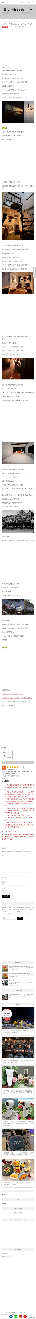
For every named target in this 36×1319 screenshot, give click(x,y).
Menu (5, 2)
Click (34, 272)
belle (11, 26)
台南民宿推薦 (23, 837)
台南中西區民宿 (24, 834)
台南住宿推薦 (8, 837)
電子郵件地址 (4, 882)
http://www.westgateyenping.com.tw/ (12, 694)
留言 (3, 855)
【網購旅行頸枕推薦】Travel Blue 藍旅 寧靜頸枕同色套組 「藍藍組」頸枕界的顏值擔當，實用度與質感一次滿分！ (19, 811)
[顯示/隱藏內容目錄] (9, 753)
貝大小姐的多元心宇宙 (18, 9)
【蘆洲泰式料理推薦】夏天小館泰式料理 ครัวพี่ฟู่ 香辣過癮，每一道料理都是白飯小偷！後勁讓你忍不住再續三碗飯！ (19, 825)
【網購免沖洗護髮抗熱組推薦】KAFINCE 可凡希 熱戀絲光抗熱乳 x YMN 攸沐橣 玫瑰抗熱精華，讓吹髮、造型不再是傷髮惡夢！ (19, 794)
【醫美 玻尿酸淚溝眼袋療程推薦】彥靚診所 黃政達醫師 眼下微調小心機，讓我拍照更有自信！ (19, 787)
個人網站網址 (4, 889)
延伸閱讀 (8, 757)
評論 (5, 755)
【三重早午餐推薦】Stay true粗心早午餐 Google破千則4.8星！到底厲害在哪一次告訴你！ (19, 818)
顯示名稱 (4, 877)
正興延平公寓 (8, 839)
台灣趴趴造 (5, 26)
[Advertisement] (18, 47)
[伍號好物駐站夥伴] (18, 1213)
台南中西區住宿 (13, 834)
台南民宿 (16, 837)
